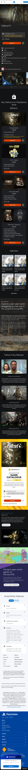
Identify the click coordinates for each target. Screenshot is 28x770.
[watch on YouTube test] (22, 83)
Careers (3, 723)
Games (7, 717)
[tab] (11, 600)
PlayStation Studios (5, 725)
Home (3, 717)
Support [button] (4, 739)
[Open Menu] (1, 2)
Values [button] (3, 736)
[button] (8, 55)
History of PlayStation (6, 730)
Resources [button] (4, 742)
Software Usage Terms (23, 764)
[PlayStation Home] (14, 2)
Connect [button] (4, 744)
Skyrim (2, 317)
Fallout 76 (9, 317)
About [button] (3, 720)
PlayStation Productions (6, 727)
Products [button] (4, 733)
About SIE (3, 722)
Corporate (4, 728)
